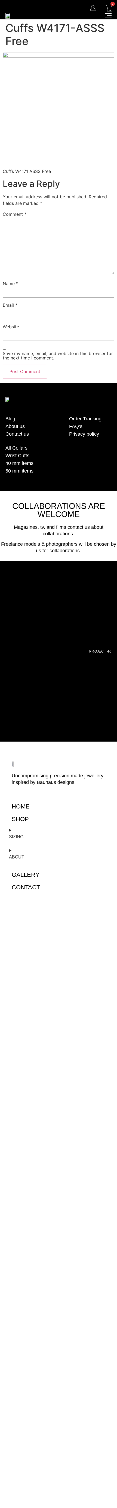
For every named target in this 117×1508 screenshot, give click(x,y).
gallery (25, 874)
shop (20, 819)
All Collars (16, 448)
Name (10, 283)
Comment (14, 214)
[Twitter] (95, 483)
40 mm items (19, 463)
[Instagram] (81, 483)
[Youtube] (109, 483)
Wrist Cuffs (17, 455)
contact (26, 887)
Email (10, 305)
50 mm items (19, 471)
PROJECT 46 (100, 651)
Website (11, 326)
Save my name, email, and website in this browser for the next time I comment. (58, 355)
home (21, 806)
